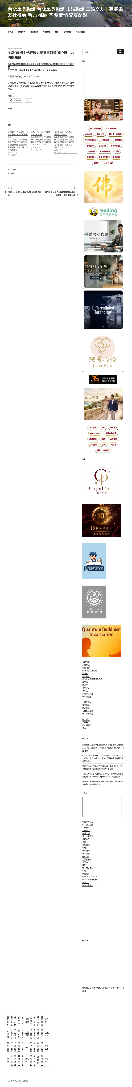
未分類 (13, 170)
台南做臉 (91, 151)
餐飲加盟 (100, 134)
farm (21, 49)
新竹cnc (85, 882)
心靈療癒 (113, 427)
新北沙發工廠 (87, 713)
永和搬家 (90, 146)
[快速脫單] (103, 404)
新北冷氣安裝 (87, 836)
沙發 (84, 842)
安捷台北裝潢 (110, 433)
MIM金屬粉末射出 (89, 879)
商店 (103, 427)
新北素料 (86, 873)
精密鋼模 (86, 708)
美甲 (84, 865)
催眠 (84, 728)
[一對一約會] (103, 236)
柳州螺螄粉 (86, 725)
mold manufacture (89, 876)
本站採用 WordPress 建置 (17, 1081)
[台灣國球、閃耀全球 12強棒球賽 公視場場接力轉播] (19, 142)
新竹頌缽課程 (95, 128)
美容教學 (118, 140)
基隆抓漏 (90, 157)
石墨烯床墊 (105, 140)
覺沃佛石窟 (103, 157)
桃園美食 (102, 146)
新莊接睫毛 (86, 696)
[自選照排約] (103, 271)
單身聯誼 (93, 439)
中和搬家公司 (90, 140)
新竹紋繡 (108, 988)
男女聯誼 (86, 664)
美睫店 (85, 682)
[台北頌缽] (94, 617)
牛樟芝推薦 (80, 31)
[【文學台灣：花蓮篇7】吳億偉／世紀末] (65, 141)
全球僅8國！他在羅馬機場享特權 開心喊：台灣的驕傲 (32, 70)
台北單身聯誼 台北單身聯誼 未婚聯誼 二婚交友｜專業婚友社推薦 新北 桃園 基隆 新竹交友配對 (65, 12)
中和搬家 (88, 134)
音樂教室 (86, 827)
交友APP (85, 662)
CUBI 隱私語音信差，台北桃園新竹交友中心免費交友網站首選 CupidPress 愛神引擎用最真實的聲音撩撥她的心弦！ (102, 758)
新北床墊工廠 (87, 868)
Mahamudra (95, 433)
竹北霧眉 (46, 31)
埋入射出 (93, 427)
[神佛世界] (103, 187)
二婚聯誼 (113, 439)
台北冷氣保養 (111, 128)
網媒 (12, 173)
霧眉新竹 (21, 31)
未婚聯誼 (93, 445)
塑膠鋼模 (86, 705)
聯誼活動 (86, 667)
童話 (103, 439)
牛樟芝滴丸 (86, 702)
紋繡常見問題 (87, 693)
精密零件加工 (87, 821)
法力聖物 (34, 31)
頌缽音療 (98, 679)
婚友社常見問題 (103, 450)
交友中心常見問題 (89, 670)
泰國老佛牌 (86, 859)
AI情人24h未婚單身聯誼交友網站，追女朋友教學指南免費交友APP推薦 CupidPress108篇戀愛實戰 (102, 775)
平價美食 (86, 722)
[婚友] (103, 352)
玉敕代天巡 (108, 163)
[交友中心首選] (101, 497)
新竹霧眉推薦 (99, 988)
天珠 (104, 445)
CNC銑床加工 (87, 824)
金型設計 (86, 850)
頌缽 (117, 151)
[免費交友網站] (101, 536)
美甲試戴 (116, 157)
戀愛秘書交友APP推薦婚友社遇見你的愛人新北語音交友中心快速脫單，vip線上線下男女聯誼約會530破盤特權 (103, 747)
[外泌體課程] (103, 110)
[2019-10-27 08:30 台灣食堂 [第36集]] (42, 139)
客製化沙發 (115, 146)
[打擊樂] (103, 212)
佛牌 (84, 847)
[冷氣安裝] (94, 578)
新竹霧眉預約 (87, 988)
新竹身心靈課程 (115, 134)
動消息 (10, 31)
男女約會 (86, 676)
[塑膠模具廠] (103, 310)
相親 (84, 870)
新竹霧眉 (67, 31)
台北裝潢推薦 (87, 710)
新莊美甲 (86, 685)
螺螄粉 (96, 163)
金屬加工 (86, 830)
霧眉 (57, 31)
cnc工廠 (85, 856)
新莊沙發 (86, 839)
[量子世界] (101, 656)
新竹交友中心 (87, 885)
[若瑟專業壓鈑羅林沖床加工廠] (103, 380)
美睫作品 (86, 687)
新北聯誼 (86, 719)
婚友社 (113, 445)
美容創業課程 (105, 151)
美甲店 (85, 690)
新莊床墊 (86, 833)
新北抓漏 (86, 853)
